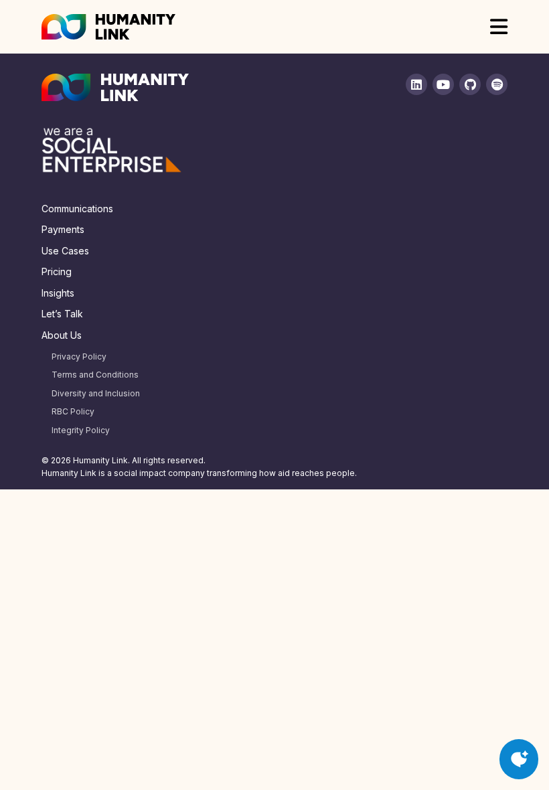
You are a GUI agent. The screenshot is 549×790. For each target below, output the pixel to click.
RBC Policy (73, 411)
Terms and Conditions (95, 375)
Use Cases (65, 250)
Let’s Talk (62, 313)
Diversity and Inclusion (96, 393)
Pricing (57, 271)
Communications (77, 208)
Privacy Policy (79, 356)
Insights (58, 293)
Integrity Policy (81, 430)
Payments (63, 229)
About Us (62, 335)
